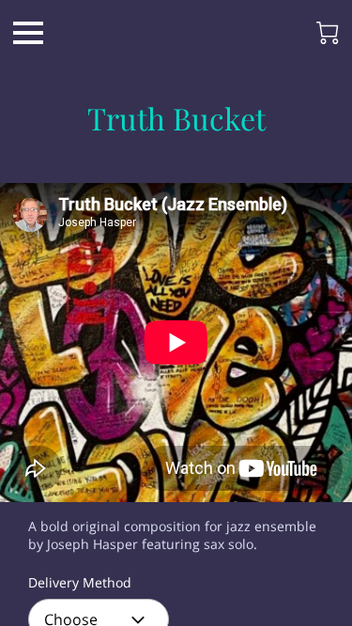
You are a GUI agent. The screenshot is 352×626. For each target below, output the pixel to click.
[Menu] (28, 33)
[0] (327, 33)
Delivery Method (79, 583)
